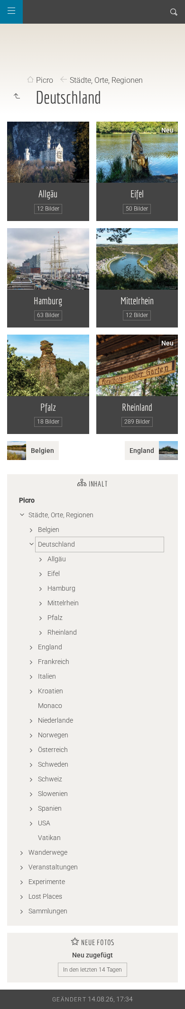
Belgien (48, 529)
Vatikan (49, 837)
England (50, 647)
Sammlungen (47, 911)
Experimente (46, 881)
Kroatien (50, 691)
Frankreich (53, 661)
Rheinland (137, 407)
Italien (47, 676)
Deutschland (56, 544)
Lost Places (45, 896)
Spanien (50, 808)
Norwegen (53, 735)
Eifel (137, 193)
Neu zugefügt (92, 955)
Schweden (53, 764)
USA (44, 823)
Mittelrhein (137, 300)
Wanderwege (47, 852)
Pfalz (48, 407)
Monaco (50, 705)
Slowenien (53, 793)
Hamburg (48, 300)
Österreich (53, 749)
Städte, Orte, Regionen (106, 80)
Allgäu (47, 193)
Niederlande (55, 720)
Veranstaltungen (53, 867)
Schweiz (50, 779)
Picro (44, 80)
